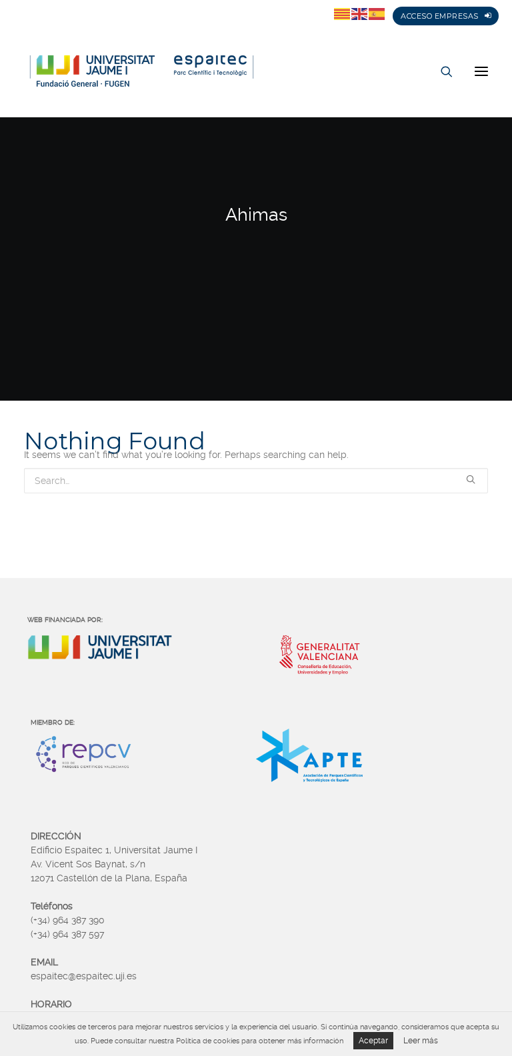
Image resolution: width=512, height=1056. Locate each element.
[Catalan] (342, 13)
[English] (360, 13)
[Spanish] (377, 13)
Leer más (420, 1040)
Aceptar (373, 1040)
